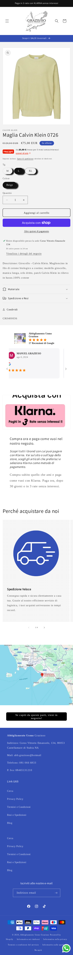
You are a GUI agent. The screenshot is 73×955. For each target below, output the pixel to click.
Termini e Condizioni (19, 807)
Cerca (10, 791)
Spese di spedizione (25, 159)
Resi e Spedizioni (16, 815)
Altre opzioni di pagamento (36, 231)
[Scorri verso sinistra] (29, 627)
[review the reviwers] (61, 364)
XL (30, 171)
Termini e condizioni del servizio (23, 945)
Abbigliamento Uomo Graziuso (34, 935)
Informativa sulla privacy (55, 939)
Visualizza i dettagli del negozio (24, 253)
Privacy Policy (15, 799)
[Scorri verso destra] (44, 627)
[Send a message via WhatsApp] (66, 948)
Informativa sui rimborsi (28, 939)
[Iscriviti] (56, 893)
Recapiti (38, 950)
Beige (9, 185)
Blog (9, 823)
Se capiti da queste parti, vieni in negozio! (36, 716)
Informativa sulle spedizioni (55, 945)
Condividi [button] (12, 309)
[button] (7, 21)
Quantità (7, 193)
